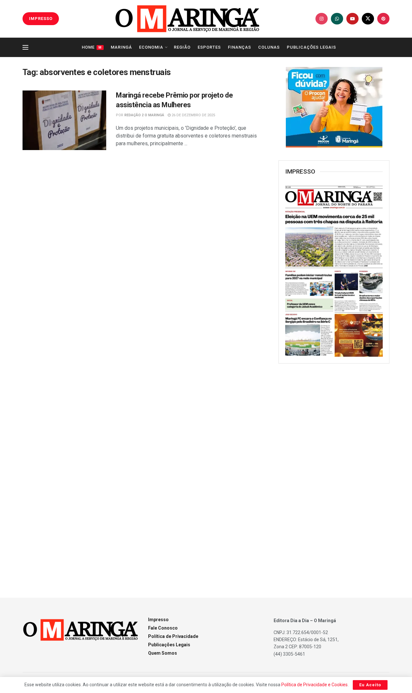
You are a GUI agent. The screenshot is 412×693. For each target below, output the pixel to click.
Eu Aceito (370, 684)
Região (182, 47)
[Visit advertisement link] (333, 107)
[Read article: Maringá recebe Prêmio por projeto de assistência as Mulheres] (64, 120)
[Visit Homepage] (187, 19)
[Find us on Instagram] (321, 18)
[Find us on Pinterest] (383, 18)
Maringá (121, 47)
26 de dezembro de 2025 (193, 115)
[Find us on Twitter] (368, 18)
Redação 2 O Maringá (144, 115)
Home (92, 47)
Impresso (158, 619)
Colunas (269, 47)
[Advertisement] (334, 473)
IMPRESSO (40, 18)
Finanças (239, 47)
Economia (151, 47)
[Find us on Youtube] (352, 18)
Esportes (209, 47)
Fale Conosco (163, 628)
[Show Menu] (25, 47)
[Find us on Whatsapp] (337, 18)
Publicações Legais (311, 47)
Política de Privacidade (173, 636)
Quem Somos (162, 653)
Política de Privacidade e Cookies (314, 684)
